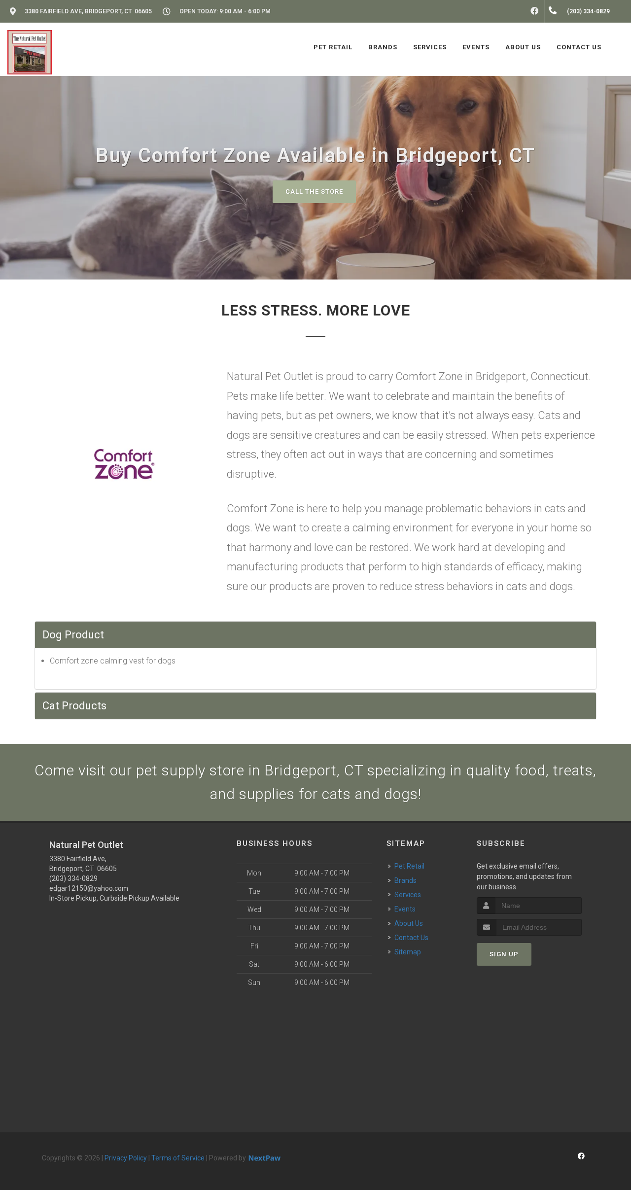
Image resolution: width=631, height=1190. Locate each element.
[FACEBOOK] (534, 11)
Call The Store (314, 191)
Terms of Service (178, 1158)
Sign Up (504, 954)
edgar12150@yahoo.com (88, 888)
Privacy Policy (126, 1158)
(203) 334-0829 (73, 878)
